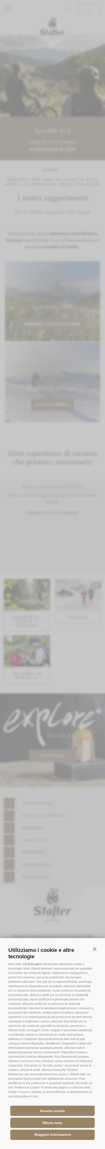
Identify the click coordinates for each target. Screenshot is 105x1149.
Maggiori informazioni (52, 1135)
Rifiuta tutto (52, 1123)
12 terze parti (32, 964)
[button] (95, 949)
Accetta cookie (52, 1111)
